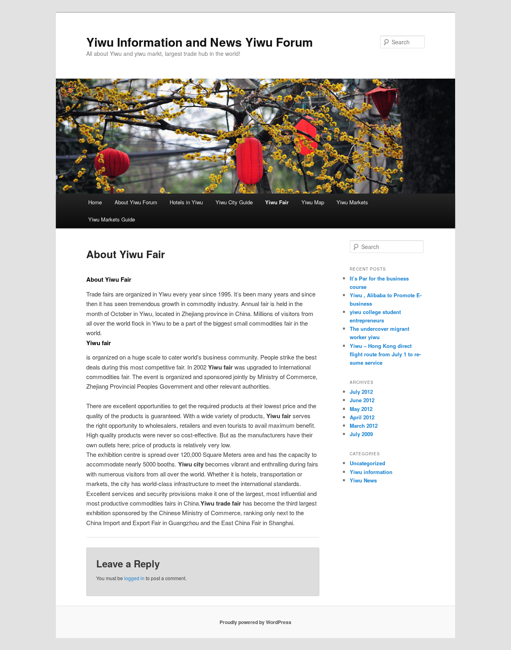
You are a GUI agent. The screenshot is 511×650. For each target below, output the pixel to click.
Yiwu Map (312, 202)
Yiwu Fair (277, 202)
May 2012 (361, 409)
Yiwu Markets (352, 202)
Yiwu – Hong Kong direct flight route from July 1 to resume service (385, 354)
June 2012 (362, 400)
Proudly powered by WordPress (255, 622)
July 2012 (361, 391)
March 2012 (364, 425)
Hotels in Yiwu (186, 202)
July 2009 (361, 434)
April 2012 (362, 417)
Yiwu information (371, 472)
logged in (134, 578)
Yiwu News (363, 480)
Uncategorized (367, 463)
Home (95, 202)
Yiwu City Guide (234, 202)
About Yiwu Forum (136, 202)
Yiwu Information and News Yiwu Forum (199, 41)
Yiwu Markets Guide (111, 219)
